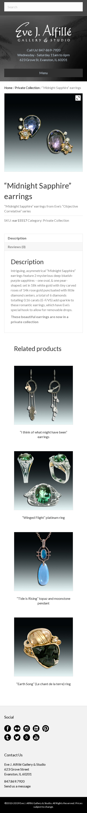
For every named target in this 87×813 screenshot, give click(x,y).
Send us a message (17, 786)
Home (8, 88)
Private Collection (27, 88)
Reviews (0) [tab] (17, 247)
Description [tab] (17, 238)
